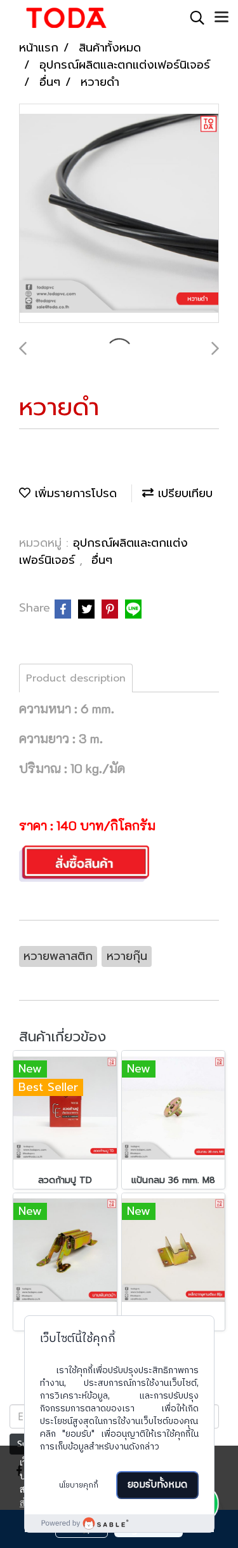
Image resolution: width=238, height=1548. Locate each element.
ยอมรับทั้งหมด (157, 1484)
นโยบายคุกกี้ (78, 1485)
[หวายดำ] (119, 214)
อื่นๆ (101, 560)
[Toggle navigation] (221, 18)
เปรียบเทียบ (183, 493)
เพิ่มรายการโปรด (73, 493)
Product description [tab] (76, 678)
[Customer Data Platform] (119, 1523)
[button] (193, 18)
